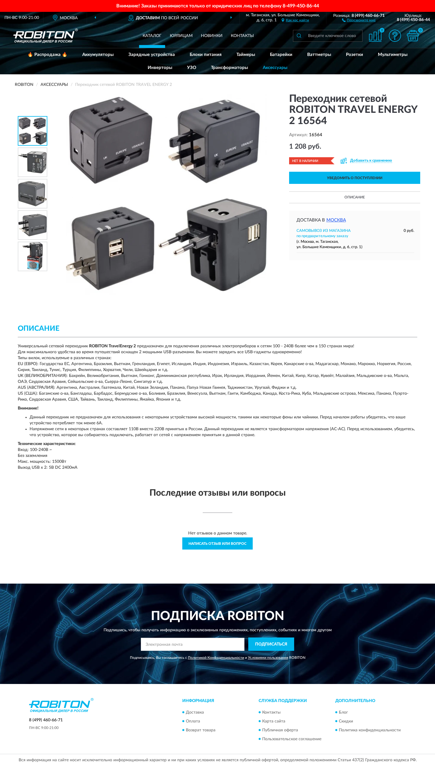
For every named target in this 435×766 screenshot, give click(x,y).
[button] (359, 20)
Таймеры (245, 54)
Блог (343, 712)
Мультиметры (392, 54)
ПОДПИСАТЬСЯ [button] (271, 644)
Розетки (354, 54)
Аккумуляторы (98, 54)
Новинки (212, 36)
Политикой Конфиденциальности (216, 657)
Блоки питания (206, 54)
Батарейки (281, 54)
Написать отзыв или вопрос (217, 543)
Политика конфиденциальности (370, 730)
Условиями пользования (268, 657)
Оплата (193, 721)
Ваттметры (319, 54)
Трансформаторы (229, 67)
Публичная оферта (280, 730)
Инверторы (160, 67)
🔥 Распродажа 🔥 (47, 54)
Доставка (195, 712)
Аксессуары (275, 67)
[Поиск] (299, 36)
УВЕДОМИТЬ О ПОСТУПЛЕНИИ (354, 178)
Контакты (242, 36)
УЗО (191, 67)
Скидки (346, 721)
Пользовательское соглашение (291, 739)
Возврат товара (200, 730)
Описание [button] (354, 197)
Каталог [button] (152, 36)
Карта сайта (273, 721)
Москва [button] (336, 220)
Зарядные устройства (151, 54)
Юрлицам (181, 36)
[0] (412, 36)
